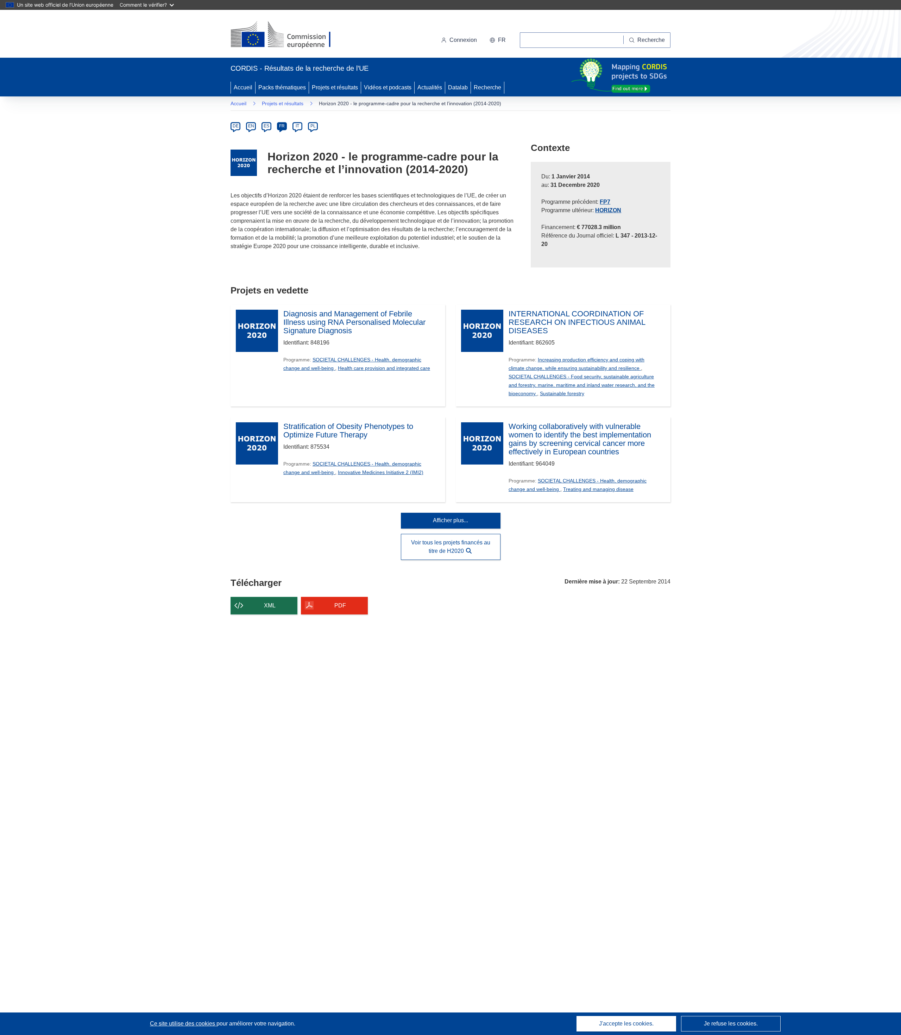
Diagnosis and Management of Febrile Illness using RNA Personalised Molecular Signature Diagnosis (354, 322)
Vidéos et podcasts (387, 87)
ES (266, 126)
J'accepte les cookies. (626, 1024)
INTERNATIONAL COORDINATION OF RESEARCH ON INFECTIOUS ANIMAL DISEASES (577, 322)
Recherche (487, 87)
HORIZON (608, 210)
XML (270, 605)
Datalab (458, 87)
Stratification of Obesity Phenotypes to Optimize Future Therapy (348, 430)
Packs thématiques (282, 87)
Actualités (429, 87)
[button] (497, 40)
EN (251, 126)
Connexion (463, 40)
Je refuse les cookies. (731, 1024)
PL (313, 126)
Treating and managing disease (598, 489)
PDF (340, 605)
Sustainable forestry (562, 393)
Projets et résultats (335, 87)
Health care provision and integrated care (384, 368)
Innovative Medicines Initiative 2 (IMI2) (380, 472)
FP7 (605, 202)
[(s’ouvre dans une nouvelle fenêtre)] (287, 35)
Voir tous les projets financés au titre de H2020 (450, 546)
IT (297, 126)
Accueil (243, 87)
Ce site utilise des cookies (183, 1024)
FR (282, 126)
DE (236, 126)
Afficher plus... (450, 520)
